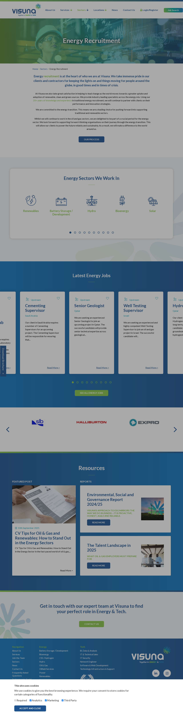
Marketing (53, 700)
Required (21, 700)
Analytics (36, 700)
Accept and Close (30, 708)
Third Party (70, 700)
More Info (58, 708)
